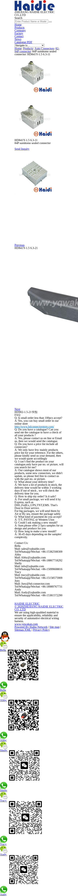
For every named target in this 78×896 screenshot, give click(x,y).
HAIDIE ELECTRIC (27, 603)
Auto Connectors (44, 48)
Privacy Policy (41, 629)
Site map (54, 626)
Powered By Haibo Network (31, 626)
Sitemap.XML (23, 629)
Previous (19, 245)
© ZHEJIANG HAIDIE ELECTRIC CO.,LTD (39, 608)
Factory (19, 33)
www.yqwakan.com (26, 624)
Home (18, 24)
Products (19, 27)
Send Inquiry (22, 148)
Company (20, 30)
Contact (19, 36)
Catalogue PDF (23, 42)
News (18, 39)
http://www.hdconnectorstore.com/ (34, 426)
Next (17, 409)
